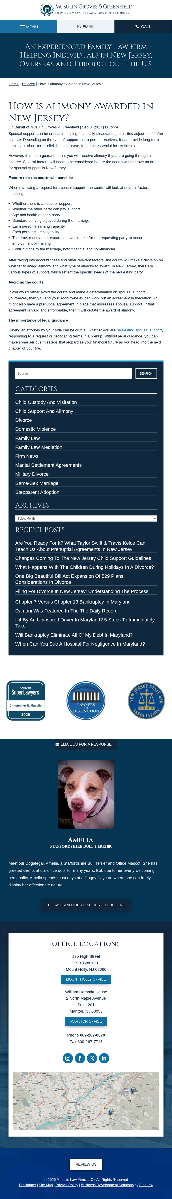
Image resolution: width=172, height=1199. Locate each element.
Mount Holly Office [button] (86, 979)
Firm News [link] (27, 456)
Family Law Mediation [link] (38, 447)
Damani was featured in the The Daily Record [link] (66, 611)
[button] (28, 25)
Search (146, 373)
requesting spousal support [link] (139, 330)
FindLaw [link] (146, 1185)
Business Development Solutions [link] (107, 1185)
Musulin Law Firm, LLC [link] (75, 1180)
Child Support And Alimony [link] (44, 411)
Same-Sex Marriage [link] (36, 483)
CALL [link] (146, 26)
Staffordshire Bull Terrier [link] (81, 846)
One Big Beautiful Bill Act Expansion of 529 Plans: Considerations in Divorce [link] (70, 579)
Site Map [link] (46, 1185)
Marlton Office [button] (86, 1021)
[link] (86, 17)
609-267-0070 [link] (92, 1035)
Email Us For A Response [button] (86, 744)
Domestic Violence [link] (35, 429)
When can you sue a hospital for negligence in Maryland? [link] (80, 644)
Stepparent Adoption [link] (37, 492)
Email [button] (88, 26)
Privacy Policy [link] (67, 1185)
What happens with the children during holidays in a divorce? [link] (84, 567)
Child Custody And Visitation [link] (46, 402)
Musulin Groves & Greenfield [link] (54, 127)
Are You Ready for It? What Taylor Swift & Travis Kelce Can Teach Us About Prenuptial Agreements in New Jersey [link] (80, 546)
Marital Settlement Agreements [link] (48, 465)
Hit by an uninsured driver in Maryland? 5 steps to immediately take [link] (85, 623)
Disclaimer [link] (27, 1185)
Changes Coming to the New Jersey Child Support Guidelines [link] (83, 558)
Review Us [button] (86, 1164)
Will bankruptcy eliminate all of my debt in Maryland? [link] (74, 635)
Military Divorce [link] (32, 474)
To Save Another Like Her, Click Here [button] (86, 905)
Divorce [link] (111, 127)
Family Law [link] (27, 438)
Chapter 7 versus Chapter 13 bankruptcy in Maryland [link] (73, 602)
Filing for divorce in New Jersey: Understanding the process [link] (81, 591)
